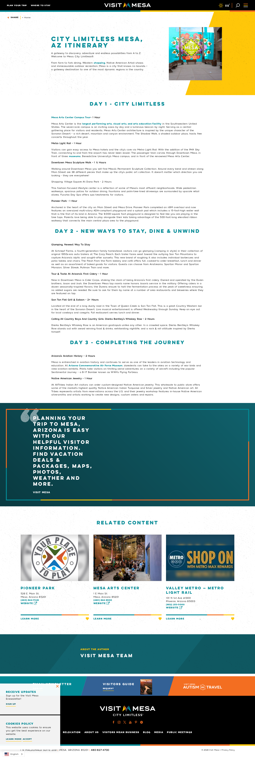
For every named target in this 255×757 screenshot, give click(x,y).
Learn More (30, 618)
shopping (99, 63)
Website (27, 603)
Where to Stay (41, 5)
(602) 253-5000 (175, 604)
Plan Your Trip (17, 5)
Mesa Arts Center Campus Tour (70, 117)
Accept (27, 739)
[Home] (127, 5)
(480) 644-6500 (102, 600)
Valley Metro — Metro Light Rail (195, 590)
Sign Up (11, 704)
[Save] (87, 618)
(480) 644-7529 (30, 600)
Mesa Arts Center (116, 588)
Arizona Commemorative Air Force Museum (95, 365)
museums (75, 156)
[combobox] (13, 754)
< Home (26, 17)
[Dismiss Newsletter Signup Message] (57, 686)
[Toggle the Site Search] (238, 5)
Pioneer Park (38, 588)
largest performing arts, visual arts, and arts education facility (121, 123)
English (14, 754)
